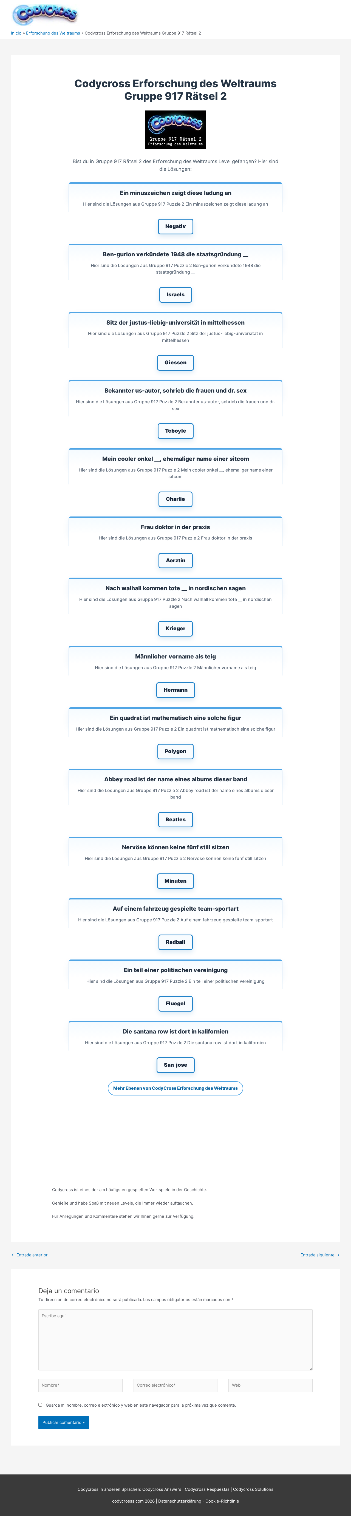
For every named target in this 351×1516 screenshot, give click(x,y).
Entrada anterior (30, 1254)
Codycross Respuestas (207, 1489)
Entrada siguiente (320, 1254)
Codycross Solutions (253, 1489)
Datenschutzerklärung (180, 1501)
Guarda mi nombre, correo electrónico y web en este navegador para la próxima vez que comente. (141, 1405)
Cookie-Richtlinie (222, 1501)
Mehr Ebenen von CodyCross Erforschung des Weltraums (175, 1088)
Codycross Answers (161, 1489)
